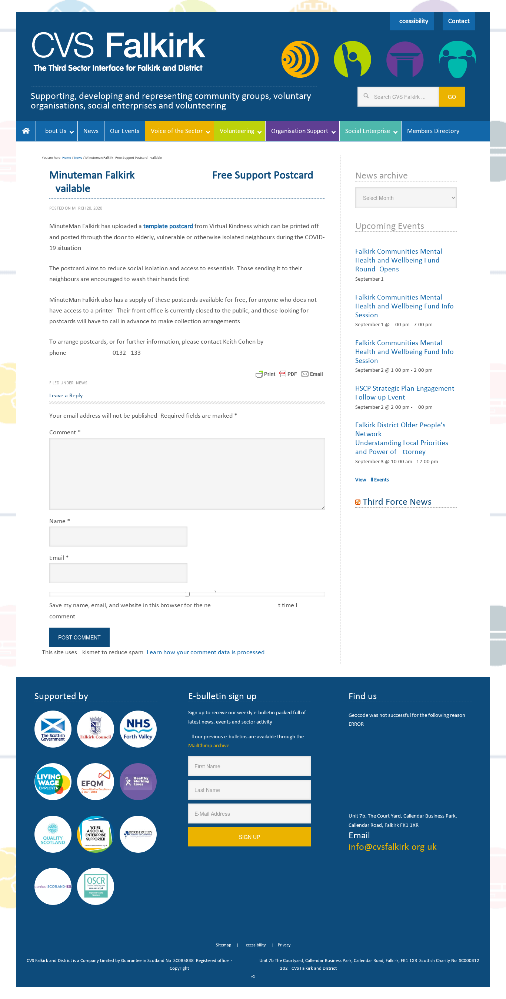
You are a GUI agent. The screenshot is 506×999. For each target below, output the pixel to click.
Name (59, 521)
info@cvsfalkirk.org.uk (393, 846)
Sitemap (223, 945)
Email (59, 558)
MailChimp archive (208, 745)
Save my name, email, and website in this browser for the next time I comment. (173, 610)
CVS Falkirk (119, 51)
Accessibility (412, 21)
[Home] (26, 131)
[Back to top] (485, 978)
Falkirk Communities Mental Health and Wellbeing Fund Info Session (404, 306)
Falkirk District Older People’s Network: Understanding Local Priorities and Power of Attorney (401, 438)
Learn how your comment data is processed (205, 652)
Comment (65, 432)
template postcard (168, 226)
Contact (459, 21)
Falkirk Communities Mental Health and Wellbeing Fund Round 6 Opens (398, 260)
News (81, 382)
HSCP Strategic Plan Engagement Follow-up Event (405, 392)
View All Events (372, 479)
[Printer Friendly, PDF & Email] (289, 373)
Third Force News (397, 501)
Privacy (284, 945)
